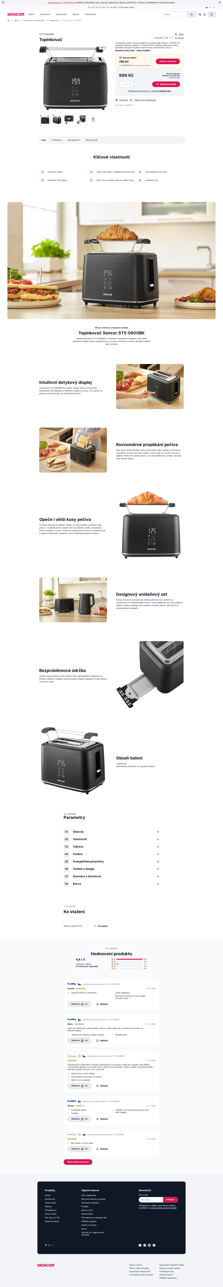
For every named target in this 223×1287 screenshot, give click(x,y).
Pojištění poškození (168, 1278)
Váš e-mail (143, 1195)
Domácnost (50, 1199)
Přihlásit (170, 1199)
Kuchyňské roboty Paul (139, 1271)
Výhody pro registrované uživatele (92, 1233)
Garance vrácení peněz (169, 1268)
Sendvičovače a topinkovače (33, 20)
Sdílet (181, 34)
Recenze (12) (91, 140)
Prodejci (84, 1206)
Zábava (48, 1206)
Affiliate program (88, 1221)
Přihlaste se (69, 2)
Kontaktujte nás (166, 1271)
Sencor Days (50, 1214)
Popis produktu (143, 50)
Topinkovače (54, 20)
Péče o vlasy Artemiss (139, 1268)
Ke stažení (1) (74, 140)
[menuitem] (31, 14)
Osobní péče (50, 1203)
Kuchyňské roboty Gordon (141, 1275)
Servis (84, 1229)
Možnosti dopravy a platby (93, 1199)
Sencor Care (87, 1210)
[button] (166, 84)
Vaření (16, 20)
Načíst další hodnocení (78, 1162)
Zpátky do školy (52, 1221)
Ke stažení (103, 926)
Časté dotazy (87, 1214)
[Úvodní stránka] (8, 20)
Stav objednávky (88, 1195)
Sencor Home (135, 1265)
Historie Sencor (166, 1275)
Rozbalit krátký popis (125, 50)
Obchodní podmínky (90, 1203)
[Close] (219, 2)
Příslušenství (50, 1210)
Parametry (57, 140)
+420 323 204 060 (98, 7)
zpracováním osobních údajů (164, 1208)
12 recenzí (179, 38)
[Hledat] (191, 14)
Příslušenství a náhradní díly (94, 1217)
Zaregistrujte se (55, 2)
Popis (43, 140)
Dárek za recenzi (88, 1225)
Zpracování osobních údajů (171, 1265)
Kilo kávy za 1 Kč (52, 1217)
